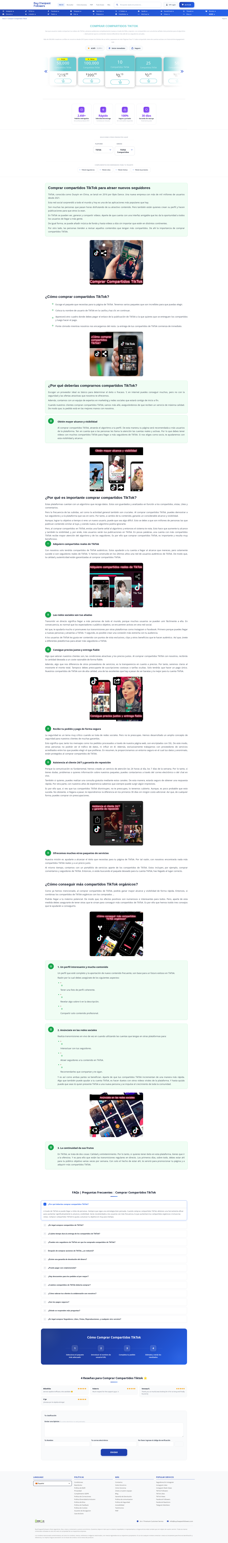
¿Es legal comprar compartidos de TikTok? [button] (65, 1225)
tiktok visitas (123, 170)
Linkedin (31, 14)
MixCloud (144, 14)
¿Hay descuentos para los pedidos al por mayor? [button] (68, 1276)
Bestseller (70, 5)
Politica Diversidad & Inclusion (84, 1499)
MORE (211, 14)
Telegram (77, 11)
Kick (75, 14)
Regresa (224, 18)
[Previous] (46, 71)
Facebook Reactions (163, 1502)
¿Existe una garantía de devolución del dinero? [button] (67, 1259)
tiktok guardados (141, 170)
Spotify (143, 11)
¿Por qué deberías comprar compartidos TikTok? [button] (68, 1204)
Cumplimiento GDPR (81, 1494)
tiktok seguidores (88, 170)
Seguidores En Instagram (165, 1482)
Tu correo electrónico (99, 1440)
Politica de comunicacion (124, 1499)
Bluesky (211, 11)
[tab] (75, 1351)
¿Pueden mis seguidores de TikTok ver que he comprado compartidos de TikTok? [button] (81, 1242)
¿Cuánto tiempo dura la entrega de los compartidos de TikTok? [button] (74, 1234)
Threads (189, 11)
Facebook (54, 11)
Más (108, 5)
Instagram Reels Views (164, 1488)
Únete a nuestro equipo (123, 1491)
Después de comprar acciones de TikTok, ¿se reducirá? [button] (71, 1251)
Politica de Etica (79, 1502)
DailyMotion (122, 14)
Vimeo (166, 14)
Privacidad (78, 1491)
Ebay (188, 14)
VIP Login (172, 5)
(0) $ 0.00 (188, 5)
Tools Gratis (100, 5)
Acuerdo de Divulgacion (82, 1511)
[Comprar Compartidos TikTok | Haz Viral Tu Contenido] (44, 4)
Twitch (53, 14)
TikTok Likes (160, 1494)
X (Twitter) (122, 11)
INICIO (61, 5)
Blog (116, 1494)
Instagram (9, 11)
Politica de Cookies (80, 1508)
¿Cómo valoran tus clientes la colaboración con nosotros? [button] (72, 1293)
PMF (91, 5)
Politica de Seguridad (122, 1502)
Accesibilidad (119, 1505)
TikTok (30, 11)
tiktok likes (106, 170)
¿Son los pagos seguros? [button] (58, 1302)
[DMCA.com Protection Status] (40, 1522)
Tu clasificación (50, 1415)
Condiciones (78, 1482)
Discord (8, 14)
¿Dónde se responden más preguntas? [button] (64, 1311)
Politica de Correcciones (82, 1496)
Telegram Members (163, 1505)
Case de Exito (79, 1513)
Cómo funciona (82, 5)
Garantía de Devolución (123, 1496)
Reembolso (78, 1485)
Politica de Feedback (81, 1505)
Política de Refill (79, 1488)
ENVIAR (114, 1452)
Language (38, 1477)
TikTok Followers (162, 1491)
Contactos (118, 1482)
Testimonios (119, 1508)
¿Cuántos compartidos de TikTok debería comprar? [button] (69, 1285)
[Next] (182, 71)
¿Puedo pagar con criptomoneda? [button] (62, 1268)
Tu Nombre (49, 1440)
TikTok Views (160, 1496)
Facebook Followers (163, 1499)
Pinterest (99, 14)
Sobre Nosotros (120, 1485)
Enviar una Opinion (52, 1421)
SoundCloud (168, 11)
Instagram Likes (161, 1485)
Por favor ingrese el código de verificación (154, 1440)
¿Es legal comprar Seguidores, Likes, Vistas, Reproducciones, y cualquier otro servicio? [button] (84, 1319)
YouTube (99, 11)
